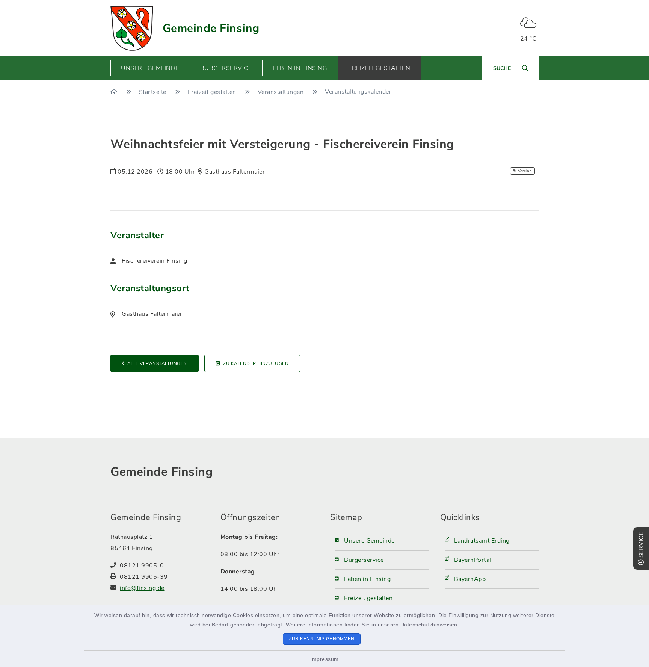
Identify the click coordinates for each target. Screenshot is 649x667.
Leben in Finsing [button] (300, 68)
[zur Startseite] (131, 28)
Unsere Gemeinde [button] (150, 68)
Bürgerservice (364, 560)
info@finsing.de (142, 588)
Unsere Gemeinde (369, 541)
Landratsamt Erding (482, 541)
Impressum (324, 659)
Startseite (153, 92)
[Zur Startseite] (114, 92)
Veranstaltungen (281, 92)
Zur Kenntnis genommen (322, 638)
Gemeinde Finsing (211, 28)
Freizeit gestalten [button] (379, 68)
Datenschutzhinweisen (428, 625)
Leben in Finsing (367, 579)
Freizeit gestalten (213, 92)
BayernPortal (472, 560)
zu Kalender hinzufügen (255, 363)
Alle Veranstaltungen (157, 363)
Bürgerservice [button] (226, 68)
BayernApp (470, 579)
